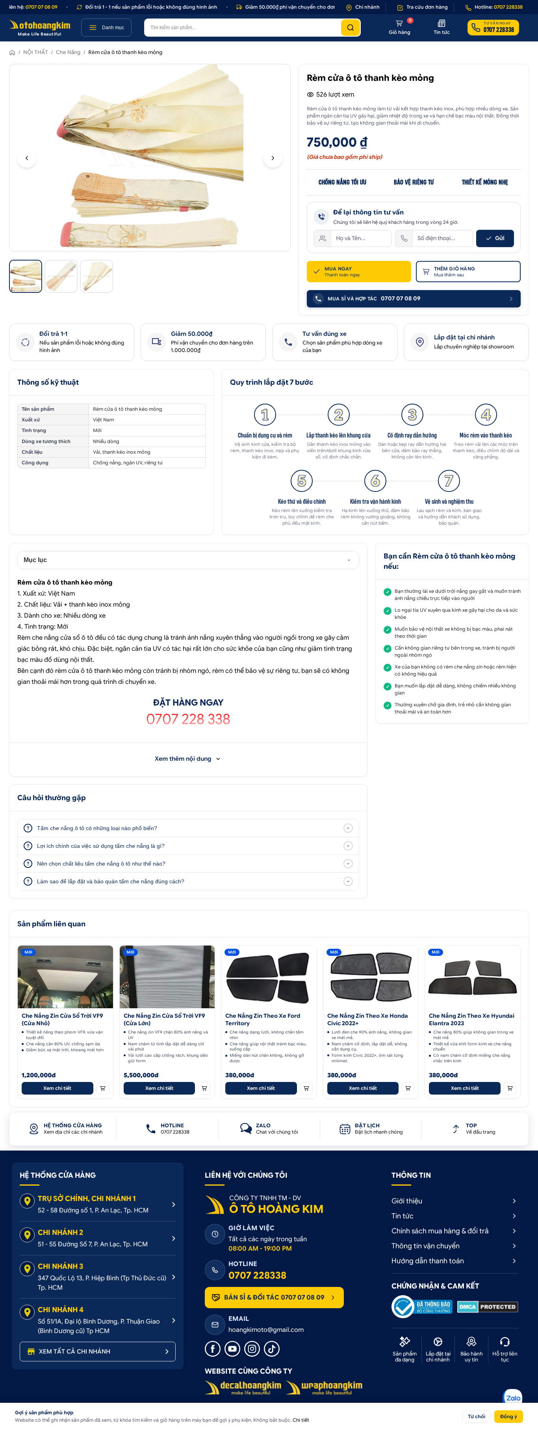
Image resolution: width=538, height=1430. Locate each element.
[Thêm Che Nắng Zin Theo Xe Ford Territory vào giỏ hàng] (306, 1088)
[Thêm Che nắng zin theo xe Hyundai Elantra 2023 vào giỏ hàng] (510, 1088)
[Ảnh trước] (26, 158)
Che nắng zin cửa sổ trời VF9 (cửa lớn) (164, 1019)
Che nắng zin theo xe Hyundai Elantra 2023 (471, 1019)
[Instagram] (252, 1349)
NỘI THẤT (35, 52)
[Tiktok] (272, 1349)
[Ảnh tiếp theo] (272, 158)
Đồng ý (508, 1416)
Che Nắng (68, 52)
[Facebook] (213, 1349)
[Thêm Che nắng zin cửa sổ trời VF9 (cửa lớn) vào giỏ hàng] (204, 1088)
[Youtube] (232, 1349)
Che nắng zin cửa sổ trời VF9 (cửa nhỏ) (62, 1019)
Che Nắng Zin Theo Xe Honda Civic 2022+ (367, 1019)
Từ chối (476, 1416)
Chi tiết (301, 1420)
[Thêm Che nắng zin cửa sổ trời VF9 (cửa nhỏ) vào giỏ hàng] (102, 1088)
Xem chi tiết (57, 1088)
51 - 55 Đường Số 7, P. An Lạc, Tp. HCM (93, 1244)
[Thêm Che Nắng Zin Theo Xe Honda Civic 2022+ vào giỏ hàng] (408, 1088)
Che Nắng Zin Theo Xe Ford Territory (262, 1019)
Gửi (500, 238)
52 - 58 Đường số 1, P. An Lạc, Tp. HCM (93, 1210)
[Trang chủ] (12, 52)
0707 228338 (257, 1275)
